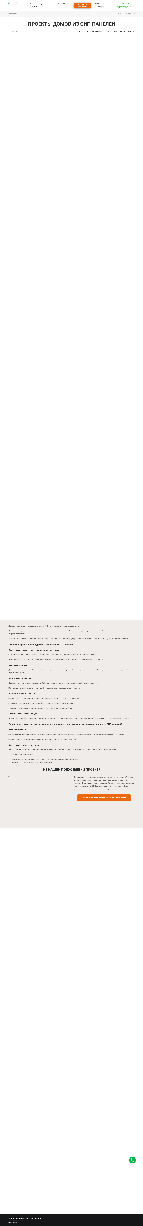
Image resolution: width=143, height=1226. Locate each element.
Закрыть (136, 3)
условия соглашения (114, 632)
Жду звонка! (123, 623)
